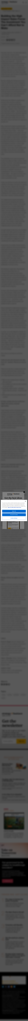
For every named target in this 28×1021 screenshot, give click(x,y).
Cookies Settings (14, 518)
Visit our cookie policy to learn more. (14, 507)
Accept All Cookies (14, 514)
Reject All (14, 511)
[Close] (25, 501)
